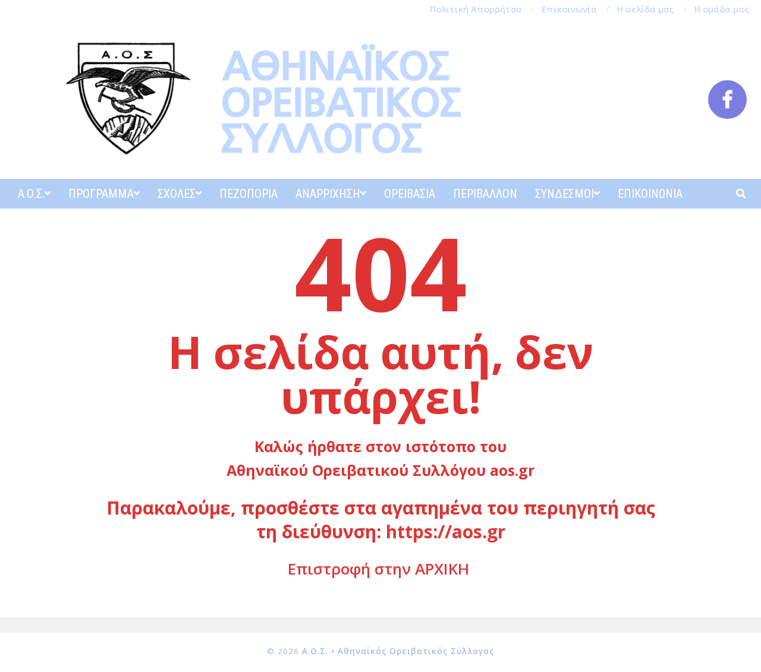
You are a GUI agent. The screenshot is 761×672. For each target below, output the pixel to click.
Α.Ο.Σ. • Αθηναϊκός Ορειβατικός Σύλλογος (398, 651)
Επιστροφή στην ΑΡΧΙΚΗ (378, 568)
